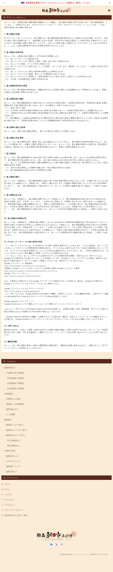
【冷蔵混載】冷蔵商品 (15, 383)
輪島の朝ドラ (11, 471)
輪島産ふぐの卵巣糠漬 (15, 404)
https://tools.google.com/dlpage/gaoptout (22, 291)
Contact (8, 494)
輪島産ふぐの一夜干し (15, 425)
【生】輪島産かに (13, 440)
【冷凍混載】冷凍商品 (15, 388)
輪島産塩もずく (12, 409)
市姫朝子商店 (9, 451)
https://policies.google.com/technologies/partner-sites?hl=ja (30, 271)
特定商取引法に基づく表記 (16, 515)
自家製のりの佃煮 (13, 399)
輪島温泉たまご (12, 456)
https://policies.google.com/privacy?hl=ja (22, 276)
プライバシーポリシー (14, 510)
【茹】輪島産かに (13, 446)
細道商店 (7, 420)
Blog (7, 489)
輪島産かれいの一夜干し (16, 435)
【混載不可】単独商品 (15, 373)
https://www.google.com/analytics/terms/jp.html (25, 266)
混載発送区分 (9, 367)
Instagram (10, 500)
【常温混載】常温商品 (15, 378)
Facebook (9, 505)
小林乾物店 (8, 394)
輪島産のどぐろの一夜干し (17, 430)
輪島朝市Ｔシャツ (13, 466)
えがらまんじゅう (13, 461)
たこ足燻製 (10, 414)
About (7, 484)
